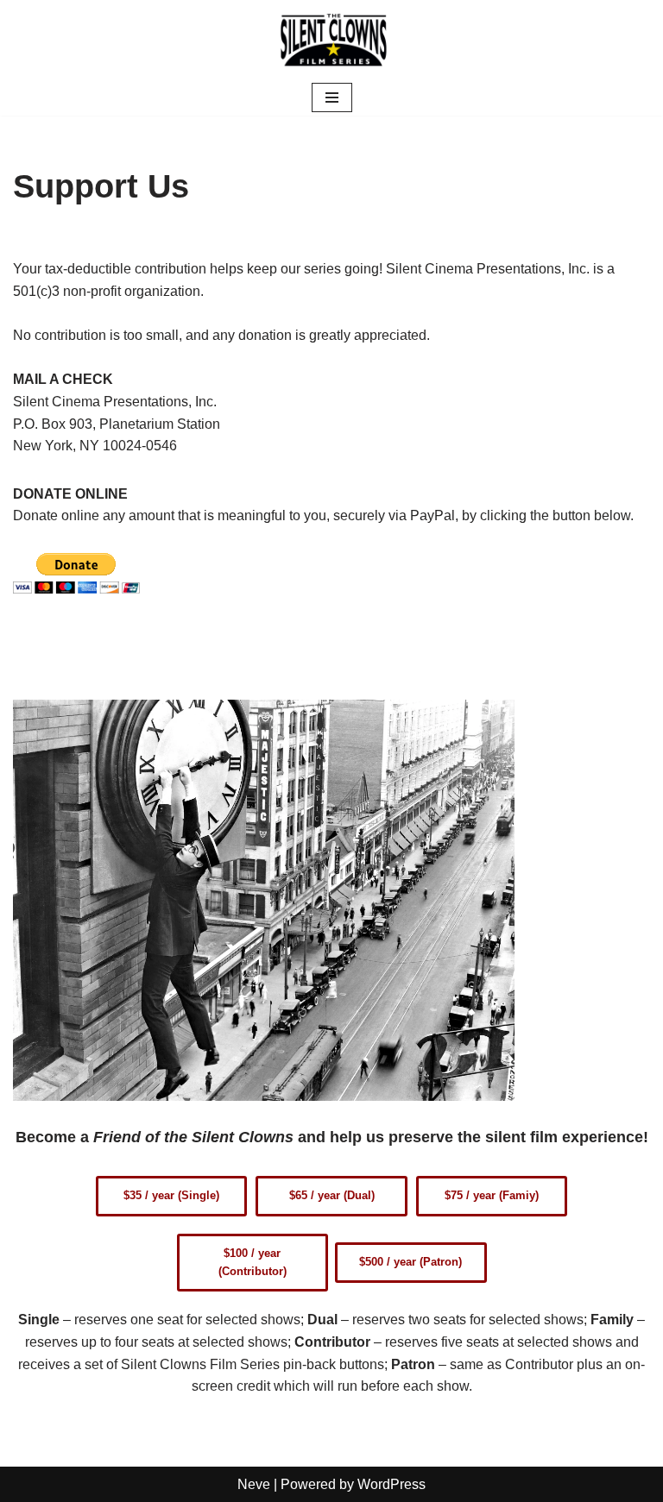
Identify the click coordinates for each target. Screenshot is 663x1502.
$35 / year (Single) (171, 1195)
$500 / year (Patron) (410, 1261)
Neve (253, 1484)
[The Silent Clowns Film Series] (331, 39)
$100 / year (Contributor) (252, 1262)
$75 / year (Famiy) (492, 1195)
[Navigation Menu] (332, 97)
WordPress (391, 1484)
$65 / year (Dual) (332, 1195)
